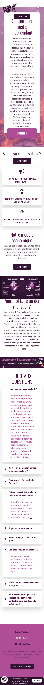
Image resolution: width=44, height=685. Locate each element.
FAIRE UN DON (37, 680)
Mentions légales (22, 643)
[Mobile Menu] (38, 7)
